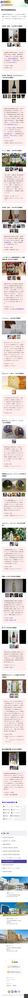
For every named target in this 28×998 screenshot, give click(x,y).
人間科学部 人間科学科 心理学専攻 (10, 847)
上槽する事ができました (13, 124)
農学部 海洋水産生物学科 (8, 864)
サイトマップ (9, 983)
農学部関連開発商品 (16, 815)
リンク (8, 981)
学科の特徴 (7, 809)
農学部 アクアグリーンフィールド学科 (11, 868)
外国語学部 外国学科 (7, 871)
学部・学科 (6, 833)
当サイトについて (10, 977)
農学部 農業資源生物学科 (8, 861)
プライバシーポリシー (11, 979)
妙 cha (11, 667)
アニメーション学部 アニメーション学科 (11, 857)
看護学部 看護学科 (7, 844)
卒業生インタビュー (9, 819)
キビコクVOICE (16, 812)
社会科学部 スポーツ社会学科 (9, 840)
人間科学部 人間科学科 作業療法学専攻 (11, 854)
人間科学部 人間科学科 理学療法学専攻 (11, 851)
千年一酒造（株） (8, 133)
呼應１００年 (13, 620)
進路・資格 (7, 812)
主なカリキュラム (16, 809)
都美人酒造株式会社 (13, 58)
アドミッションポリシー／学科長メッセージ (14, 806)
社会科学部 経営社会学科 (8, 837)
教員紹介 (6, 815)
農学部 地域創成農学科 (8, 802)
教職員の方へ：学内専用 (11, 985)
